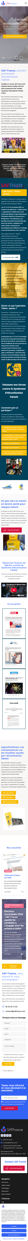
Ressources (5, 1191)
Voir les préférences (14, 1235)
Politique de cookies (7, 1238)
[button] (14, 429)
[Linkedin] (10, 1135)
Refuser (14, 1230)
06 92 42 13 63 (11, 1006)
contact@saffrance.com (15, 1011)
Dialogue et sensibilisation (12, 443)
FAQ (3, 1202)
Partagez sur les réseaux (11, 447)
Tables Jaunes (6, 1185)
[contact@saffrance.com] (3, 1011)
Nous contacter (6, 1194)
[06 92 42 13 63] (3, 1006)
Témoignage (5, 1188)
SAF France (5, 1182)
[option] (14, 32)
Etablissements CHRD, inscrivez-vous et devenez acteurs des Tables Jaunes (13, 429)
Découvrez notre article (13, 50)
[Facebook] (2, 1135)
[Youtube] (7, 1135)
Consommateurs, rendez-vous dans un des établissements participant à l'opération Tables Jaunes (13, 437)
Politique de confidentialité (18, 1238)
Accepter (14, 1226)
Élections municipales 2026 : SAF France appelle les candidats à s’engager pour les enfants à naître (14, 920)
